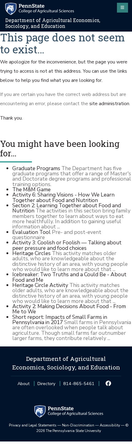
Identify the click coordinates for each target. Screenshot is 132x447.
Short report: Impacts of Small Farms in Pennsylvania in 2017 (59, 319)
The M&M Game (31, 189)
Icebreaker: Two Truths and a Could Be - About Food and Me (69, 277)
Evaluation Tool (31, 232)
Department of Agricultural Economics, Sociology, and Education (52, 23)
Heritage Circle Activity (40, 285)
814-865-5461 (79, 385)
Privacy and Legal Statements (32, 425)
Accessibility (110, 425)
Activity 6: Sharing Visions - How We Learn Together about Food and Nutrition (63, 197)
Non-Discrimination (78, 425)
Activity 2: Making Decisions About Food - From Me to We (69, 309)
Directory (46, 384)
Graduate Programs (36, 168)
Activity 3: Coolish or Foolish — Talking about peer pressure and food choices (67, 245)
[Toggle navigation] (122, 8)
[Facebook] (109, 384)
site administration (109, 103)
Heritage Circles (31, 253)
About (23, 384)
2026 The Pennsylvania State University (82, 428)
